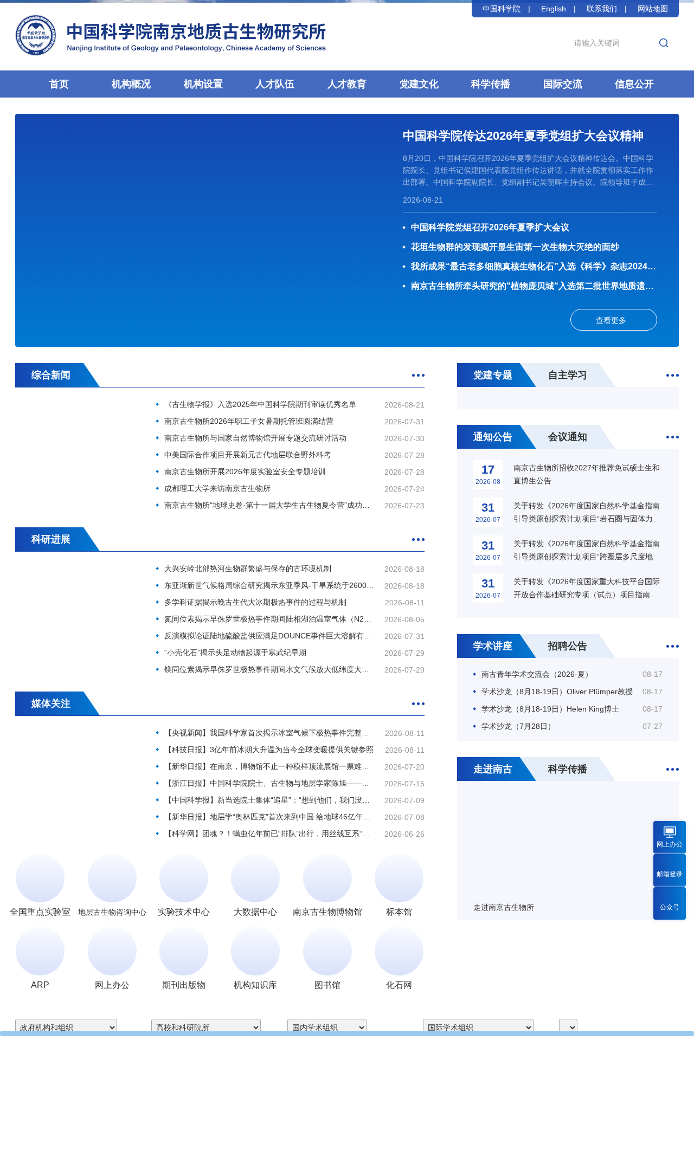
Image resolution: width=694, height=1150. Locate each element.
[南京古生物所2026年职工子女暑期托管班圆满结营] (77, 439)
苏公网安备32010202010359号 (483, 1133)
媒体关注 (50, 703)
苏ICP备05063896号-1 (389, 1133)
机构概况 (131, 84)
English (553, 8)
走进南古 (492, 769)
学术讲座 (492, 646)
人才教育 (347, 84)
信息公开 (634, 84)
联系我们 (602, 8)
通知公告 (492, 436)
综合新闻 (50, 375)
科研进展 (50, 539)
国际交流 (562, 84)
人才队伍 (274, 84)
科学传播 (490, 84)
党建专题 (492, 375)
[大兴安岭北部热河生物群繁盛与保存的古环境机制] (77, 604)
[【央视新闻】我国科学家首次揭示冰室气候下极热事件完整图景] (77, 768)
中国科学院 (501, 8)
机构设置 (203, 84)
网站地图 (653, 8)
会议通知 (567, 436)
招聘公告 (567, 646)
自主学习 (567, 375)
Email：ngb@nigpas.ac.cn (282, 1101)
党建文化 (419, 84)
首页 (59, 84)
